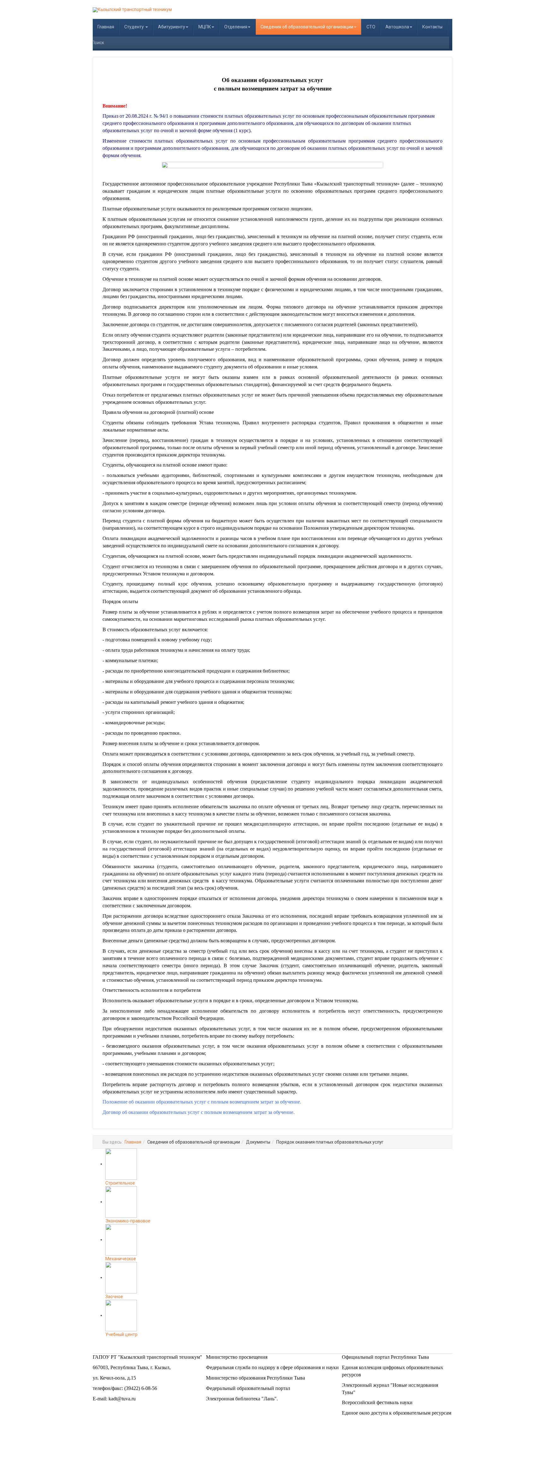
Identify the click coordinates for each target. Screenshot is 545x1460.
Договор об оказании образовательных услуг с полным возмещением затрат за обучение (198, 1112)
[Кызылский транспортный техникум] (132, 9)
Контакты (432, 26)
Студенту (134, 26)
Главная (105, 26)
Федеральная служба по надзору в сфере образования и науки (272, 1367)
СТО (370, 26)
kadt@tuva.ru (122, 1398)
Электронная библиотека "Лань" (241, 1398)
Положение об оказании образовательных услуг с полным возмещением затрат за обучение (201, 1101)
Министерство (222, 1357)
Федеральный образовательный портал (248, 1388)
